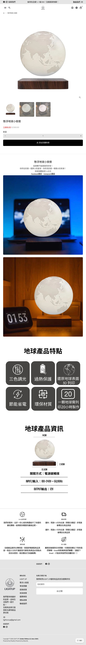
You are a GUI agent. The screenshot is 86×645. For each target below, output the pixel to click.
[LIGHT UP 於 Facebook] (4, 2)
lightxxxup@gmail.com (11, 618)
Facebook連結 (36, 173)
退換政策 (23, 589)
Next (80, 61)
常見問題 (23, 586)
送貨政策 (23, 593)
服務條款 (23, 596)
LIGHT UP (23, 579)
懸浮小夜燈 (24, 582)
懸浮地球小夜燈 (12, 13)
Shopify (12, 641)
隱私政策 (23, 600)
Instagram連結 (49, 173)
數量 (5, 132)
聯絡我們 (76, 2)
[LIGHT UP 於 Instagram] (7, 2)
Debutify (25, 641)
